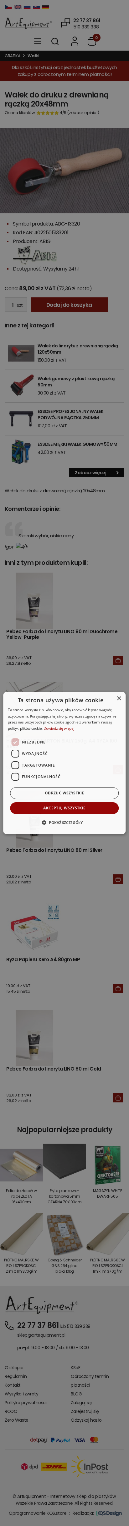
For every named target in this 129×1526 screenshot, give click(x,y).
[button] (64, 822)
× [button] (118, 698)
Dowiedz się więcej (59, 728)
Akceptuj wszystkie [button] (64, 808)
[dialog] (64, 763)
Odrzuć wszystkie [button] (64, 793)
